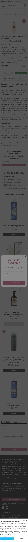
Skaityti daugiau (13, 534)
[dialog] (14, 530)
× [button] (26, 520)
